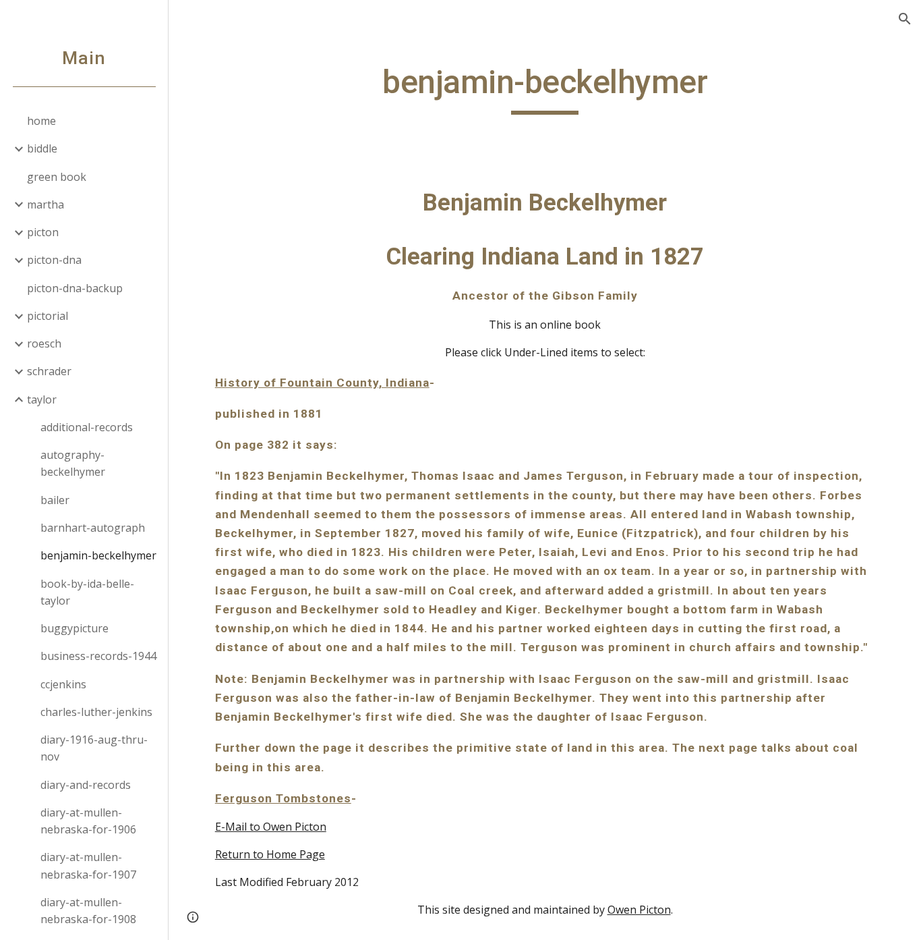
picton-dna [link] (54, 259)
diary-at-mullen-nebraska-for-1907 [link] (88, 865)
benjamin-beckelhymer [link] (98, 555)
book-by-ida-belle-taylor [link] (87, 592)
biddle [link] (42, 148)
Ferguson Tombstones (283, 798)
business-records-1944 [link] (98, 655)
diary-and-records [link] (85, 784)
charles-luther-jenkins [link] (96, 711)
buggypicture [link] (74, 628)
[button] (905, 19)
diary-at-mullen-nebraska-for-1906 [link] (88, 821)
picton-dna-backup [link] (75, 288)
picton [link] (43, 232)
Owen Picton (639, 909)
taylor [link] (42, 399)
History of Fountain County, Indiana (322, 382)
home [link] (41, 120)
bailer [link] (54, 500)
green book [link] (56, 176)
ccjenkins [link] (63, 684)
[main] (545, 88)
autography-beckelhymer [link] (72, 463)
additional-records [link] (86, 427)
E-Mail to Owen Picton (270, 826)
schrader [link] (49, 371)
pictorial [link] (47, 315)
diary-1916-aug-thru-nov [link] (94, 748)
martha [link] (45, 204)
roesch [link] (44, 343)
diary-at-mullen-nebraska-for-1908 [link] (88, 911)
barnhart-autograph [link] (92, 527)
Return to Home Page (270, 854)
